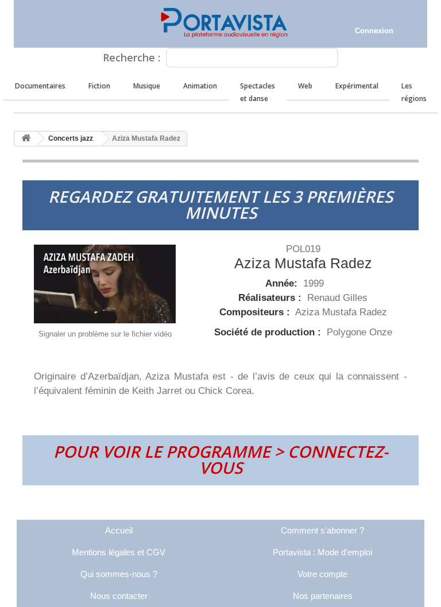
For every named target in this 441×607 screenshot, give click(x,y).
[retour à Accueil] (26, 139)
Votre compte (322, 574)
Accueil (119, 530)
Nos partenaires (323, 596)
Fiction (99, 86)
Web (305, 86)
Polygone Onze (359, 332)
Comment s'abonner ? (322, 530)
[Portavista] (220, 24)
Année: (282, 283)
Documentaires (40, 86)
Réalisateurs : (271, 297)
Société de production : (269, 332)
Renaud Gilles (337, 297)
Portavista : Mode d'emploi (322, 552)
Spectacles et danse (257, 92)
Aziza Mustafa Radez (341, 312)
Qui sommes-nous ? (118, 574)
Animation (200, 86)
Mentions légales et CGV (118, 552)
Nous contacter (119, 596)
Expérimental (356, 86)
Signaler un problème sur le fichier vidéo (105, 334)
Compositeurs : (256, 312)
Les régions (414, 92)
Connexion (374, 30)
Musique (146, 86)
